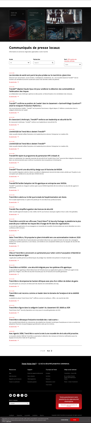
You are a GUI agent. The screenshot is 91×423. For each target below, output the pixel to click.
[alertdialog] (45, 420)
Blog (10, 373)
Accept (74, 419)
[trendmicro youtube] (25, 395)
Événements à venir (50, 381)
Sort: (70, 60)
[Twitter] (18, 395)
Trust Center (49, 384)
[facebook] (14, 395)
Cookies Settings (64, 419)
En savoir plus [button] (13, 82)
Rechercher (36, 59)
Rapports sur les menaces (15, 379)
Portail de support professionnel (35, 373)
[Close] (88, 419)
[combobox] (19, 62)
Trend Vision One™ (29, 364)
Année (11, 59)
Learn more (8, 421)
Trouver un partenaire (14, 381)
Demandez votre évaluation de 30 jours (68, 405)
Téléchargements (32, 379)
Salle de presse (12, 376)
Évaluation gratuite (32, 381)
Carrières (48, 376)
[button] (19, 403)
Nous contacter (31, 376)
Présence (48, 379)
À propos (48, 373)
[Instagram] (22, 395)
